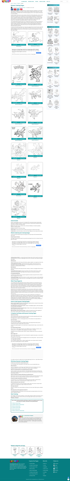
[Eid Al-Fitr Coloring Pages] (56, 59)
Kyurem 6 (18, 178)
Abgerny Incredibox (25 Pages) (56, 107)
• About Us (45, 463)
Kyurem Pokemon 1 (35, 140)
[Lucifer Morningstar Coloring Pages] (50, 82)
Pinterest (56, 467)
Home (12, 3)
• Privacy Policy (45, 470)
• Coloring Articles (32, 475)
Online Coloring (42, 1)
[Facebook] (19, 416)
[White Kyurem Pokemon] (35, 37)
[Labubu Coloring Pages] (56, 41)
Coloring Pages (24, 1)
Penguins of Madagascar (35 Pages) (50, 76)
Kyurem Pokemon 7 (35, 124)
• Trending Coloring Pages (33, 472)
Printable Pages (31, 1)
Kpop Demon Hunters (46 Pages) (50, 36)
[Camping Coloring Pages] (56, 18)
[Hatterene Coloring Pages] (22, 450)
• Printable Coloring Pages (33, 465)
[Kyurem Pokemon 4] (18, 114)
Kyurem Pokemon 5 (35, 104)
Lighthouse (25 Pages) (56, 35)
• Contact (44, 465)
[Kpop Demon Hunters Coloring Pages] (50, 31)
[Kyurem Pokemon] (18, 74)
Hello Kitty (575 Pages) (50, 54)
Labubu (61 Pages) (56, 44)
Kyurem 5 (35, 157)
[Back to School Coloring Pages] (50, 9)
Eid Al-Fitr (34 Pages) (56, 63)
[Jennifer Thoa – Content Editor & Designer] (11, 7)
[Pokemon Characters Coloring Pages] (39, 450)
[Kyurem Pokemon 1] (35, 132)
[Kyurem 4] (35, 168)
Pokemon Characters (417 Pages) (39, 455)
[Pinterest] (20, 416)
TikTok (56, 472)
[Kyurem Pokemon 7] (35, 114)
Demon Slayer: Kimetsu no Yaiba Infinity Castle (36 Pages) (50, 97)
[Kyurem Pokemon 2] (18, 132)
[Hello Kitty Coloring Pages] (50, 50)
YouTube (56, 468)
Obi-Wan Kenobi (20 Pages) (56, 76)
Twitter (56, 465)
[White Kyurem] (18, 37)
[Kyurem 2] (35, 188)
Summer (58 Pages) (56, 13)
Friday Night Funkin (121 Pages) (50, 45)
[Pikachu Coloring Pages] (31, 450)
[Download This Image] (18, 31)
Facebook (56, 463)
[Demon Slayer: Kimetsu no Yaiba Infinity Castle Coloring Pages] (50, 92)
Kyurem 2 (35, 197)
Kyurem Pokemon (19, 85)
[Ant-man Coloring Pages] (50, 103)
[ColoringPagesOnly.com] (6, 1)
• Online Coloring (32, 468)
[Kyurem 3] (18, 208)
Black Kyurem (18, 195)
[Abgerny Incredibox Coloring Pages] (56, 103)
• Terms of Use (45, 468)
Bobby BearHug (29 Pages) (56, 96)
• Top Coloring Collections (33, 473)
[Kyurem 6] (18, 169)
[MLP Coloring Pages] (50, 59)
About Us (48, 1)
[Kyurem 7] (18, 150)
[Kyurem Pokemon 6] (18, 95)
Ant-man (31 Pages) (50, 107)
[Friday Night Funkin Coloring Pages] (50, 41)
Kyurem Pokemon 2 (18, 140)
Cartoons (15, 3)
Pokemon (18, 3)
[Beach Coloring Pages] (50, 18)
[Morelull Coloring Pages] (14, 450)
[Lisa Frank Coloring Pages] (56, 50)
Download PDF (15, 44)
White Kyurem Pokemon (35, 45)
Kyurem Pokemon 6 (18, 104)
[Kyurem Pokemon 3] (35, 74)
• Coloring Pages (32, 463)
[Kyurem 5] (35, 149)
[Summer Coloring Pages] (56, 9)
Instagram (56, 470)
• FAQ (44, 473)
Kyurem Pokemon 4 (18, 123)
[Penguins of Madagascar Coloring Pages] (50, 72)
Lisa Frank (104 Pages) (56, 54)
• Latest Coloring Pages (33, 470)
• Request (44, 475)
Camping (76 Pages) (56, 22)
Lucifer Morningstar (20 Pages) (50, 86)
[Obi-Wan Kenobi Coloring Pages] (56, 72)
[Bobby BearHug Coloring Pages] (56, 92)
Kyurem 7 (18, 159)
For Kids (36, 1)
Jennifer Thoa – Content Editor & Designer (20, 7)
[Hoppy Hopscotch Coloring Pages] (56, 82)
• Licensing (44, 472)
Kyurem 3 (18, 218)
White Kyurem (18, 46)
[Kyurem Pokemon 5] (35, 95)
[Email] (22, 416)
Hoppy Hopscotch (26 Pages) (56, 86)
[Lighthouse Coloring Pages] (56, 31)
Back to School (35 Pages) (50, 13)
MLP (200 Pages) (50, 62)
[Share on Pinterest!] (14, 31)
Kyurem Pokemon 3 (35, 86)
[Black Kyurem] (18, 187)
